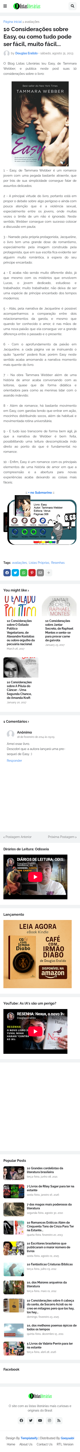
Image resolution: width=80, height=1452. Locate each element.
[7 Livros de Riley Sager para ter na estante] (13, 1191)
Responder (14, 760)
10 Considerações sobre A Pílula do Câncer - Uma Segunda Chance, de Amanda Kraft (19, 690)
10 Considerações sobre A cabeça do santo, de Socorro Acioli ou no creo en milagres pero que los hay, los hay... (50, 1306)
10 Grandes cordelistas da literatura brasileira (45, 1170)
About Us (25, 1444)
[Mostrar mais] (48, 572)
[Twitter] (15, 572)
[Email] (40, 572)
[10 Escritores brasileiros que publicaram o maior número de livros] (13, 1248)
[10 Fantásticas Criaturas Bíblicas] (13, 1269)
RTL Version (65, 1444)
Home (11, 1444)
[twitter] (30, 1420)
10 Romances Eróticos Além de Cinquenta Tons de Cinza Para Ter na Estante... (50, 1226)
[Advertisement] (40, 1107)
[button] (5, 6)
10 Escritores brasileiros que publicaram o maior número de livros (48, 1247)
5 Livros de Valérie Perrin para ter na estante (50, 1345)
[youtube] (40, 1420)
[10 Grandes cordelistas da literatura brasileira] (13, 1173)
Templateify (29, 1438)
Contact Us (44, 1444)
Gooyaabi (67, 1438)
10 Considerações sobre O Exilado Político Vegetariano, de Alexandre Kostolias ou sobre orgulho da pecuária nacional (21, 632)
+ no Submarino (40, 493)
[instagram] (49, 1420)
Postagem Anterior (19, 837)
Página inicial (12, 21)
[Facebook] (7, 572)
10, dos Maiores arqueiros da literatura (47, 1284)
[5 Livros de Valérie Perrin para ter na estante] (13, 1348)
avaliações (32, 21)
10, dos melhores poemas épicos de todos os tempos (52, 1327)
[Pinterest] (32, 572)
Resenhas (58, 562)
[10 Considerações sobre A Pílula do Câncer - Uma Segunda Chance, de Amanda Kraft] (20, 667)
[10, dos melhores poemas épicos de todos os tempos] (13, 1330)
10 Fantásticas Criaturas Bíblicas (50, 1264)
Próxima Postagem (61, 837)
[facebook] (21, 1420)
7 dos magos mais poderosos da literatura (49, 1206)
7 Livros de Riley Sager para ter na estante (50, 1188)
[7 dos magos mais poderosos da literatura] (13, 1209)
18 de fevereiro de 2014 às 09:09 (35, 736)
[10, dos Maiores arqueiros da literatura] (13, 1287)
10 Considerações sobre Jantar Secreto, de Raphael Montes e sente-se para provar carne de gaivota (59, 630)
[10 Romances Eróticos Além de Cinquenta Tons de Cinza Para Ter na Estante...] (13, 1227)
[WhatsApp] (23, 572)
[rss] (59, 1420)
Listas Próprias (39, 562)
